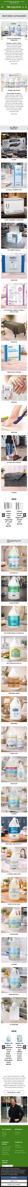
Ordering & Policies (6, 1147)
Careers (3, 1135)
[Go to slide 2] (24, 515)
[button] (14, 1109)
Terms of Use (5, 1152)
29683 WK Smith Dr (19, 1150)
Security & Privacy (6, 1150)
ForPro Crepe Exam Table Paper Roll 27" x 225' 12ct (8, 518)
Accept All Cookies (14, 1184)
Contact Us (17, 1132)
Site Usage (4, 1134)
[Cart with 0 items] (26, 7)
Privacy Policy (14, 1174)
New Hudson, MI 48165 (20, 1152)
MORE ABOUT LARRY (14, 1092)
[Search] (23, 7)
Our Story (4, 1132)
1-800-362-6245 (18, 1147)
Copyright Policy (6, 1154)
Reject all (14, 1181)
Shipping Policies (6, 1148)
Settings (14, 1177)
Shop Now (14, 63)
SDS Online (17, 1134)
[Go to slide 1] (3, 515)
